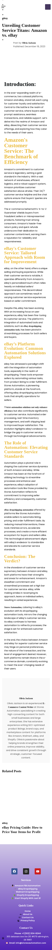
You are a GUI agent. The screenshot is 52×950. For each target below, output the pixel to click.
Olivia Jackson (29, 43)
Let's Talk (48, 7)
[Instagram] (26, 871)
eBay (5, 18)
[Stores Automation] (18, 7)
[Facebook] (14, 871)
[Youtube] (38, 871)
